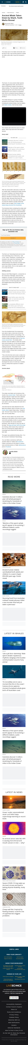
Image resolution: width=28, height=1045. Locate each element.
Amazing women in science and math (20, 966)
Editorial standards (14, 1027)
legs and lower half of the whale (17, 425)
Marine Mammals (10, 12)
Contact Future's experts (14, 1007)
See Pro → (18, 1)
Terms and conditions (14, 1012)
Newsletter (23, 47)
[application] (14, 115)
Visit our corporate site (16, 993)
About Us (14, 1009)
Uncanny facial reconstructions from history (20, 969)
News (20, 25)
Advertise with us (14, 1020)
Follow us (16, 47)
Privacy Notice (17, 243)
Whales (17, 12)
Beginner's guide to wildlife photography (20, 977)
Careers (14, 1025)
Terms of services (15, 241)
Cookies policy (14, 1017)
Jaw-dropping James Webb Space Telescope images (8, 966)
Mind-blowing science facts (20, 979)
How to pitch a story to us (14, 1030)
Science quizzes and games (8, 976)
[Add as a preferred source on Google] (14, 997)
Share (5, 47)
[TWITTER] (10, 453)
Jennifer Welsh (10, 23)
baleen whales (8, 105)
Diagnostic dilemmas (8, 958)
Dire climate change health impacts (16, 6)
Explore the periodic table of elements (8, 969)
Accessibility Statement (14, 1004)
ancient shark (11, 395)
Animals (3, 12)
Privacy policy (14, 1014)
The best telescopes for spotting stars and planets (8, 980)
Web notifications (14, 1022)
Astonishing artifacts (20, 958)
